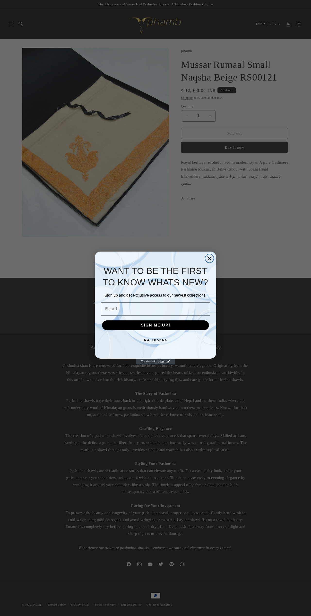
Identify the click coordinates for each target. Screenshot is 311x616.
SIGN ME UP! (155, 325)
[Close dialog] (209, 258)
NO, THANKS (155, 340)
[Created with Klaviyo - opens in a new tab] (155, 361)
